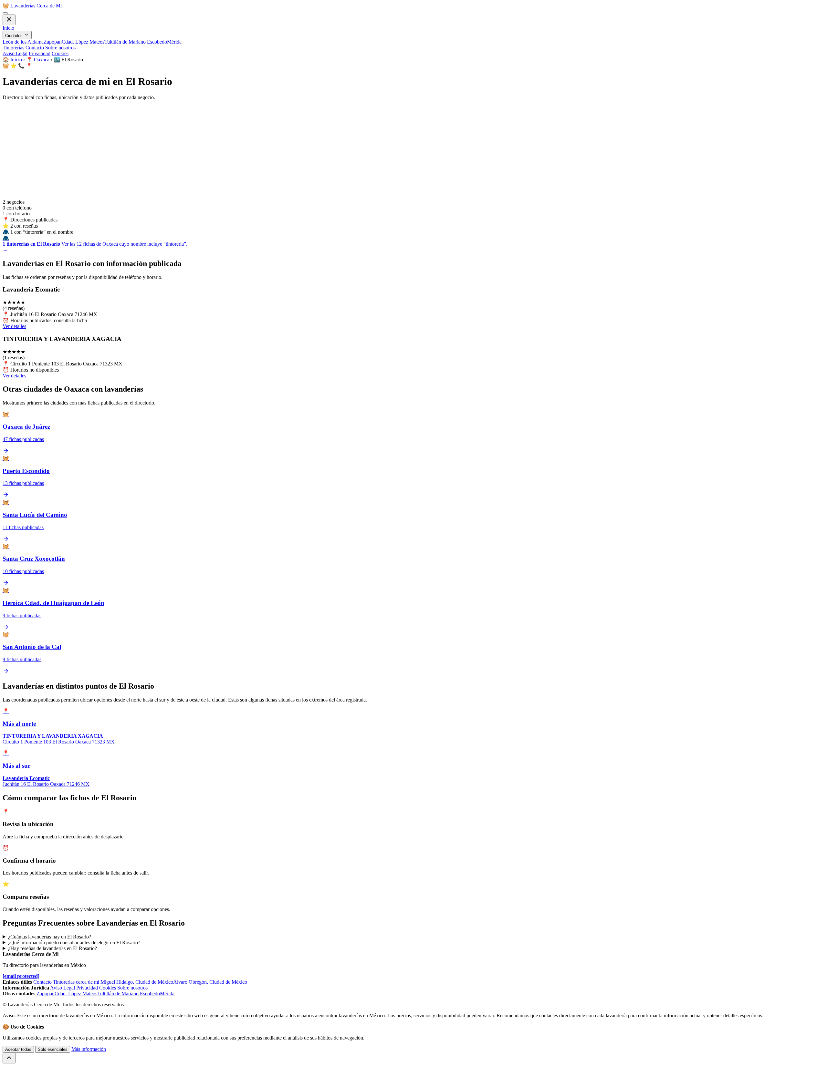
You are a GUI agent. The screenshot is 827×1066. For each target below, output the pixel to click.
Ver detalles (14, 326)
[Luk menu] (9, 20)
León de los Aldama (23, 42)
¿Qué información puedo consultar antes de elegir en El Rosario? (74, 942)
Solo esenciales (53, 1049)
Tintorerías (13, 47)
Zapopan (53, 42)
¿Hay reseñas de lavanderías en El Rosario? (52, 948)
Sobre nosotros (60, 47)
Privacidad (39, 53)
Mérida (174, 42)
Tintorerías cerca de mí (76, 982)
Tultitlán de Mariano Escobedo (135, 42)
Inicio (8, 28)
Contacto (35, 47)
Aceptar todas (18, 1049)
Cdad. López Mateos (83, 42)
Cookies (60, 53)
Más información (88, 1049)
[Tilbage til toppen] (9, 1058)
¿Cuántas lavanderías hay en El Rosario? (49, 936)
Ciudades (14, 35)
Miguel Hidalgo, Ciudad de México (136, 982)
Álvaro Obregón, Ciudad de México (210, 982)
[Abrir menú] (5, 13)
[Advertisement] (413, 151)
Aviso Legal (15, 53)
